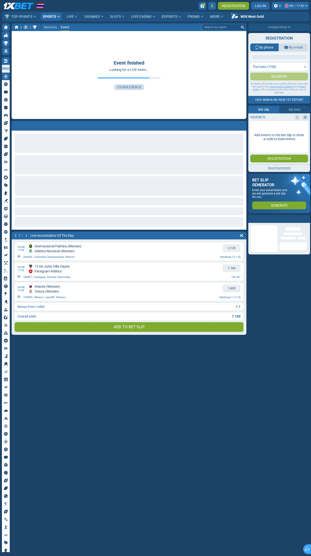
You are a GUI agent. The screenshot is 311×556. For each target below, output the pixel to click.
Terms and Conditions (282, 135)
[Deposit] (212, 6)
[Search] (242, 27)
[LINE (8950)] (16, 27)
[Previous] (15, 125)
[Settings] (277, 6)
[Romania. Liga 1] (35, 27)
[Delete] (241, 125)
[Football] (26, 27)
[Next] (28, 125)
